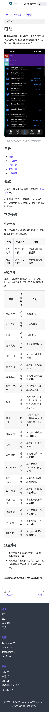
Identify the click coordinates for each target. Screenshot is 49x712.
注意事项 (13, 173)
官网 (4, 672)
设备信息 (6, 623)
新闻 (4, 680)
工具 (4, 627)
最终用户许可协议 (11, 685)
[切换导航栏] (4, 4)
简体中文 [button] (31, 3)
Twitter (6, 647)
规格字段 (13, 169)
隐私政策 (6, 689)
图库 (4, 618)
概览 (11, 156)
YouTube (6, 656)
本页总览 (10, 21)
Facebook (7, 643)
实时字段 (13, 164)
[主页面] (7, 15)
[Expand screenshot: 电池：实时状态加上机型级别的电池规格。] (24, 92)
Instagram (7, 651)
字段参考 (13, 160)
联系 (4, 676)
